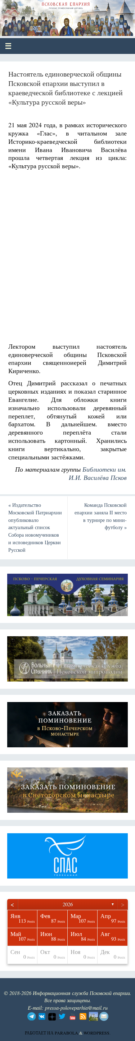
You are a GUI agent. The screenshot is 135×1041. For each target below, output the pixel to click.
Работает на (40, 1033)
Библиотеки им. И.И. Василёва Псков (98, 473)
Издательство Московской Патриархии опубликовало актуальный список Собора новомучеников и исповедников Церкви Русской (35, 527)
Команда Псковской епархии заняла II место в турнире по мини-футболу (101, 516)
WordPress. (97, 1033)
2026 (68, 904)
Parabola (66, 1033)
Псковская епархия (58, 15)
